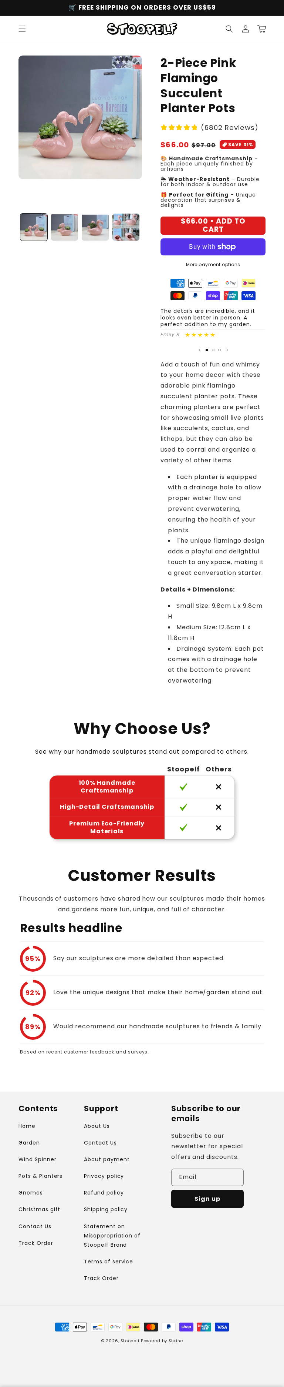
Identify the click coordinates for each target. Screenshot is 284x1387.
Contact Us (34, 1226)
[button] (22, 29)
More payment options (213, 264)
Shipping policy (106, 1209)
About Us (97, 1126)
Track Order (35, 1243)
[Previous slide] (199, 350)
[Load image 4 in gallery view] (125, 227)
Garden (29, 1142)
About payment (106, 1159)
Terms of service (108, 1261)
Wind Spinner (37, 1159)
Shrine (176, 1341)
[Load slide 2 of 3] (213, 350)
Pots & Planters (40, 1176)
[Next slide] (227, 350)
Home (27, 1126)
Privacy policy (104, 1176)
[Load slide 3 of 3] (219, 350)
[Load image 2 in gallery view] (64, 227)
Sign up (207, 1199)
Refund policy (104, 1192)
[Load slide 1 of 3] (207, 350)
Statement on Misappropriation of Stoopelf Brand (112, 1236)
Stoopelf (130, 1341)
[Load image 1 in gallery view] (33, 227)
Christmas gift (39, 1209)
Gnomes (30, 1192)
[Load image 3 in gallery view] (95, 227)
